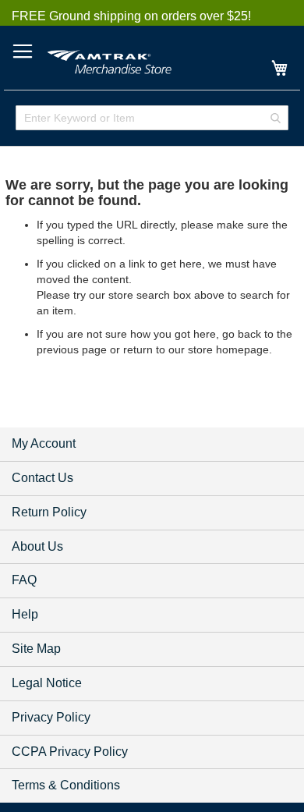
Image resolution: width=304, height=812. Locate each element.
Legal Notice (47, 683)
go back (241, 334)
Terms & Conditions (66, 785)
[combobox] (152, 117)
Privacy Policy (51, 717)
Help (25, 614)
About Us (37, 546)
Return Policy (49, 512)
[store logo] (109, 59)
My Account (44, 443)
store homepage (228, 349)
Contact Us (42, 477)
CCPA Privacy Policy (70, 751)
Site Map (36, 648)
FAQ (24, 580)
